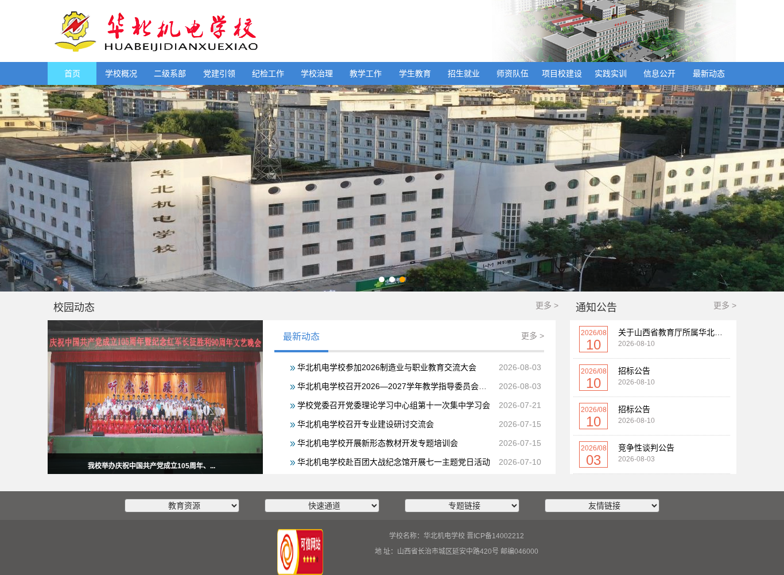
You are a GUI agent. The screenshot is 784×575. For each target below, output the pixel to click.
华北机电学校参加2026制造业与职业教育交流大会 (386, 367)
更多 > (546, 305)
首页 (72, 73)
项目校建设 (562, 73)
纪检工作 (268, 73)
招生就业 (464, 73)
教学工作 (366, 73)
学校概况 (121, 73)
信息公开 (659, 73)
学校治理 (317, 73)
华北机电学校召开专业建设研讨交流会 (365, 424)
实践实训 (611, 73)
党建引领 (219, 73)
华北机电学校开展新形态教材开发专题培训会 (377, 443)
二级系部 (170, 73)
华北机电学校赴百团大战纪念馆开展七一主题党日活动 (393, 462)
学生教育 (415, 73)
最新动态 (709, 73)
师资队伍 (512, 73)
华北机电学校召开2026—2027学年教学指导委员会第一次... (403, 386)
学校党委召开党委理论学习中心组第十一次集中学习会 (393, 405)
